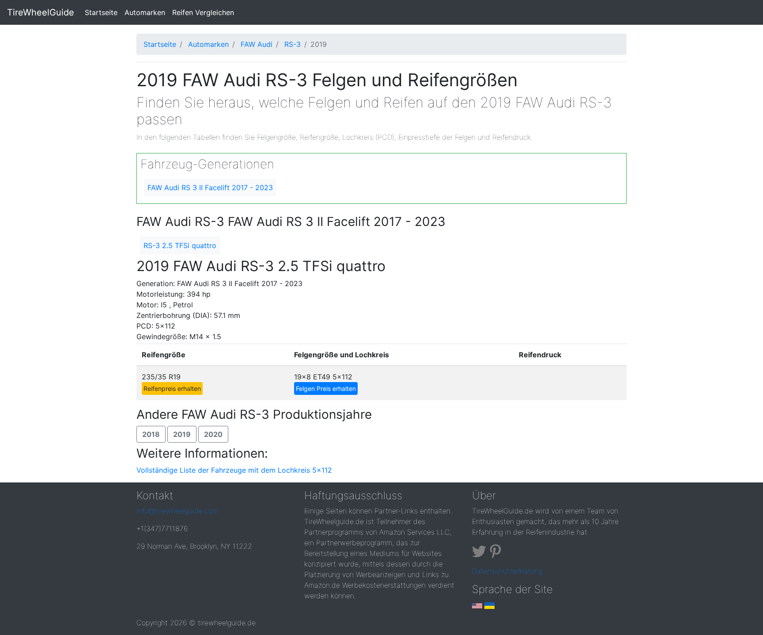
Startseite (103, 12)
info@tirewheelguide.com (177, 510)
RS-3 (292, 44)
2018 (151, 434)
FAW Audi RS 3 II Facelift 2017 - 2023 (210, 187)
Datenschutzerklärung (507, 570)
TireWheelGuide (40, 12)
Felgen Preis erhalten (326, 388)
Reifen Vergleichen (203, 12)
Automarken (145, 12)
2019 (182, 434)
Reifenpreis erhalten (172, 388)
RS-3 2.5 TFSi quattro (180, 245)
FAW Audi (256, 44)
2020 (213, 434)
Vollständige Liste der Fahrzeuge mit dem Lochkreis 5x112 (234, 470)
